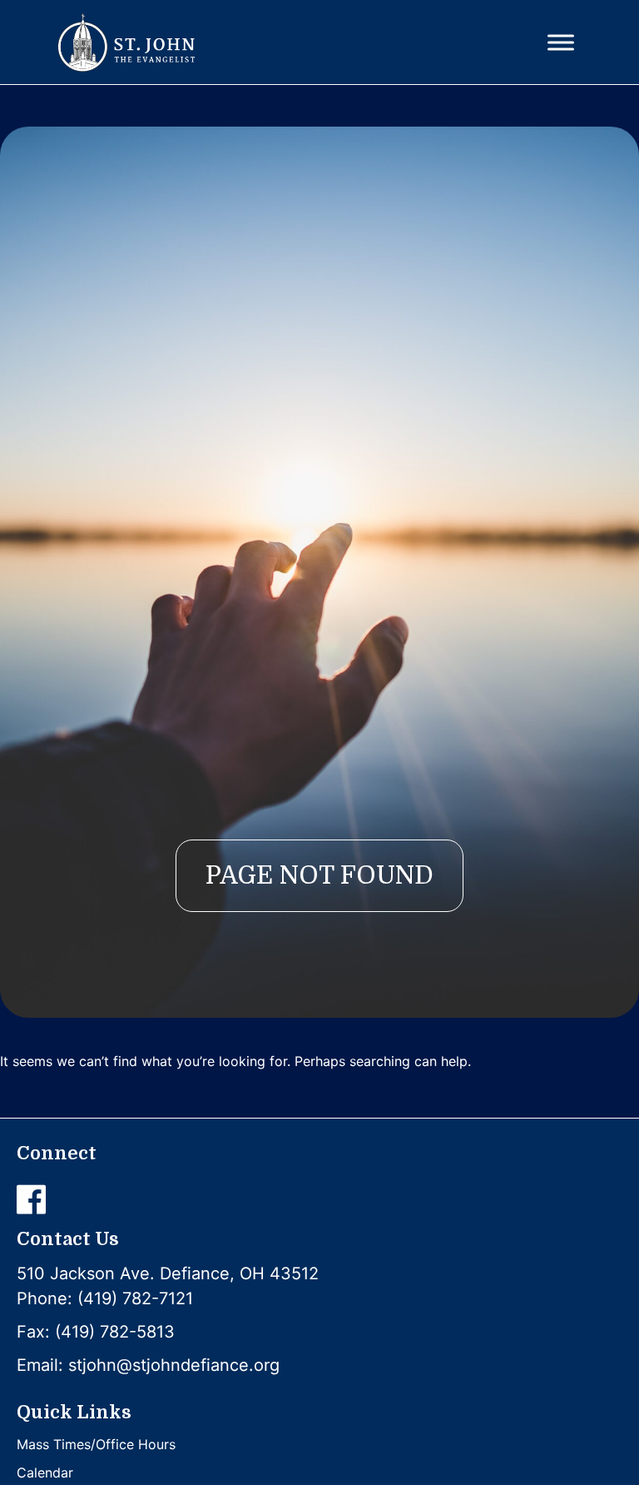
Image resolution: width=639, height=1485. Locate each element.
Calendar (45, 1472)
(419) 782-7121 (135, 1298)
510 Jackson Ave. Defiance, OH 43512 (168, 1273)
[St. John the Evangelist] (126, 42)
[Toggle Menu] (560, 42)
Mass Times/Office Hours (96, 1444)
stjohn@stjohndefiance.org (174, 1365)
